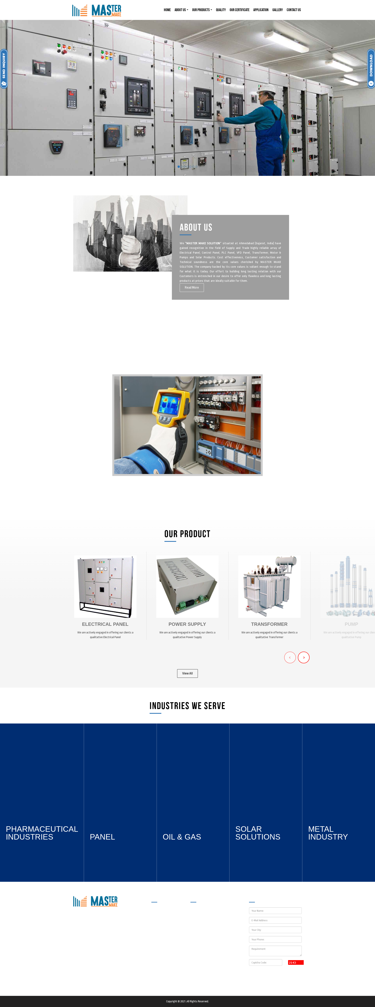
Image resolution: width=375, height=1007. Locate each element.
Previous (290, 657)
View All (187, 673)
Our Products (201, 10)
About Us (180, 10)
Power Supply (187, 624)
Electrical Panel (105, 624)
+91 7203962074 (207, 947)
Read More (192, 287)
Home (167, 10)
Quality (221, 10)
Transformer (269, 624)
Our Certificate (239, 10)
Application (261, 10)
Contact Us (294, 10)
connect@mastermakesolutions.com (219, 964)
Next (304, 657)
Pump (351, 624)
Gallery (277, 10)
